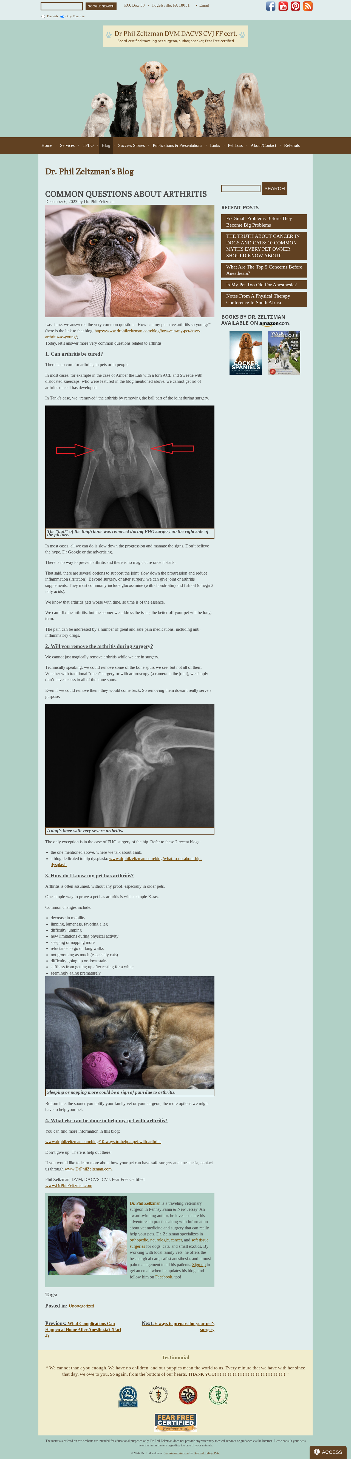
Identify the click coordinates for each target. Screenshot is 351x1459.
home (46, 145)
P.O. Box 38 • (136, 5)
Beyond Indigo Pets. (207, 1453)
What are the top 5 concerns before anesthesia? (264, 270)
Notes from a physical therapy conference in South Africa (258, 299)
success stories (131, 145)
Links (215, 145)
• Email (202, 5)
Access (332, 1452)
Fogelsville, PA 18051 (172, 5)
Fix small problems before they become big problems (259, 221)
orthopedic (139, 1240)
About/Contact (263, 145)
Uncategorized (81, 1306)
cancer (176, 1240)
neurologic (159, 1240)
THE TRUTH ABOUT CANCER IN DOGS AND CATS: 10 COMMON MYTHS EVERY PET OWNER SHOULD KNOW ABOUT (263, 245)
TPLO (88, 145)
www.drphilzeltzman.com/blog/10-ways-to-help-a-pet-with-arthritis (103, 1141)
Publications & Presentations (177, 145)
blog (106, 145)
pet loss (235, 145)
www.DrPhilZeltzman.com (88, 1169)
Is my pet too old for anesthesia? (261, 284)
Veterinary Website (176, 1453)
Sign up (199, 1264)
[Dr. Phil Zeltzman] (175, 36)
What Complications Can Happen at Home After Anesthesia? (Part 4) (83, 1329)
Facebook (163, 1277)
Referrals (292, 145)
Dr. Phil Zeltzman (145, 1203)
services (67, 145)
